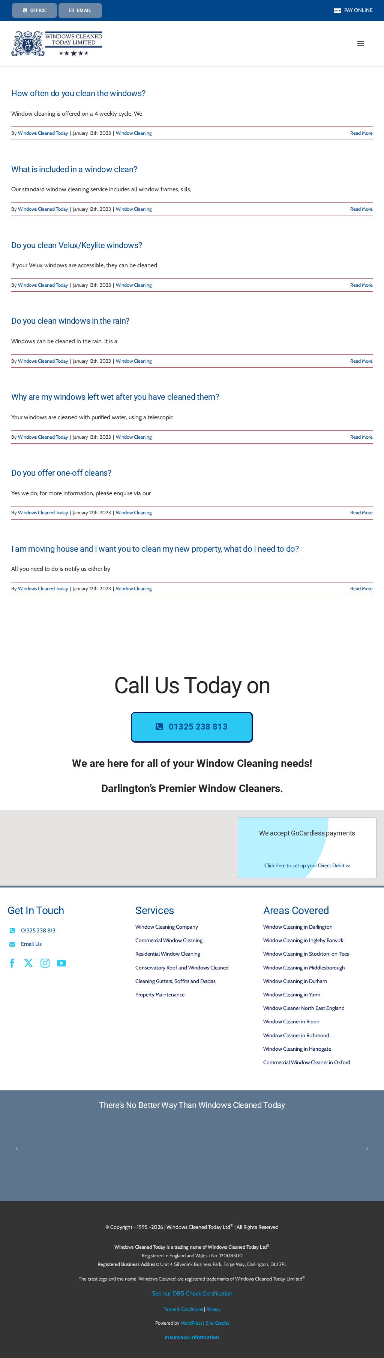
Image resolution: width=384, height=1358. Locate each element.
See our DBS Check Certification (192, 1293)
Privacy (213, 1309)
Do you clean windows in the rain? (70, 321)
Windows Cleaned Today (43, 133)
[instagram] (45, 963)
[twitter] (28, 963)
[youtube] (61, 963)
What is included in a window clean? (74, 169)
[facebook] (12, 963)
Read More (361, 133)
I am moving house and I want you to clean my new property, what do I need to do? (155, 549)
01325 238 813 (38, 930)
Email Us (31, 944)
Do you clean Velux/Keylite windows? (76, 245)
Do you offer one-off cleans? (61, 473)
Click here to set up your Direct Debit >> (307, 865)
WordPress (191, 1323)
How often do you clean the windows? (78, 93)
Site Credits (217, 1323)
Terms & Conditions (183, 1309)
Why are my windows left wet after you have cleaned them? (115, 397)
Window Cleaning (134, 133)
